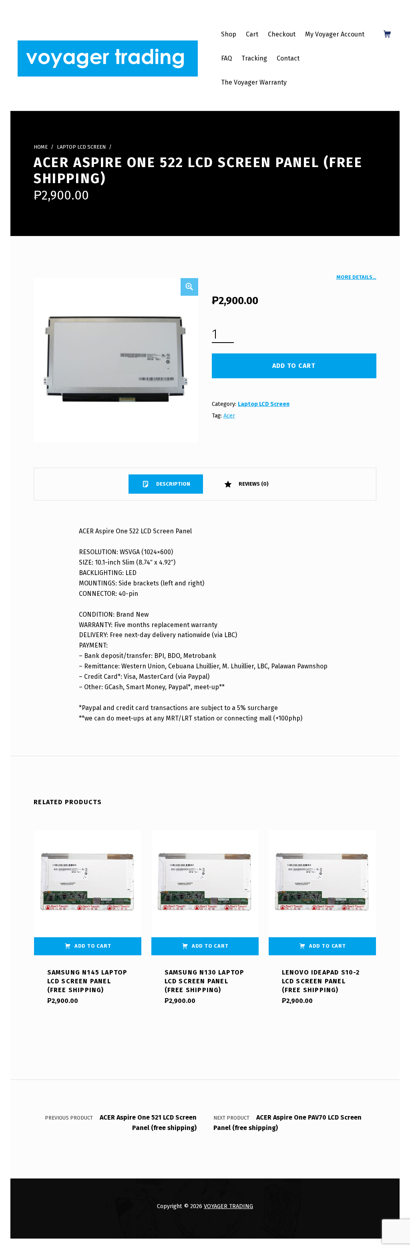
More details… (356, 277)
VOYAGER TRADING (228, 1206)
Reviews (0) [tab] (253, 484)
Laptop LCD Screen (81, 147)
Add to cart (294, 365)
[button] (189, 287)
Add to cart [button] (92, 946)
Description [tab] (172, 484)
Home (41, 147)
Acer (229, 415)
